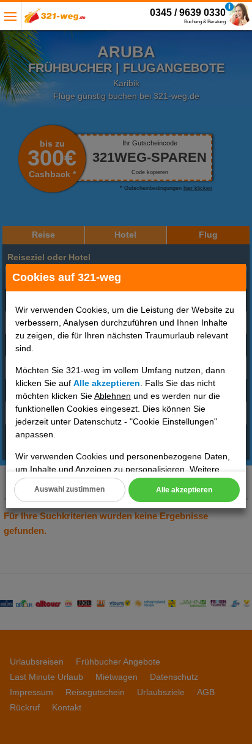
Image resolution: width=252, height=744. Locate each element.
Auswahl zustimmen (69, 489)
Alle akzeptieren (184, 490)
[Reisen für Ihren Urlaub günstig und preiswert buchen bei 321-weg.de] (55, 19)
